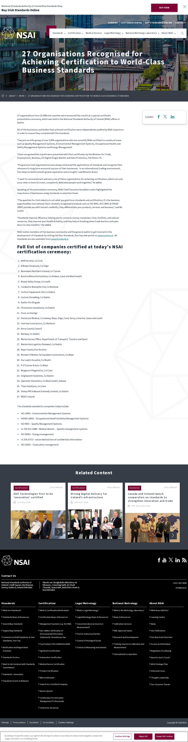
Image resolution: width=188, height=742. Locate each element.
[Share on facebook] (158, 117)
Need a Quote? (46, 691)
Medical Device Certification (52, 664)
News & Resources (122, 617)
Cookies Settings (66, 722)
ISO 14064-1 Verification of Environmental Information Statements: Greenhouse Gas (53, 634)
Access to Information (160, 644)
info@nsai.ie (181, 587)
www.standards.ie (59, 239)
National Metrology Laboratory (141, 33)
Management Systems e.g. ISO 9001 (55, 624)
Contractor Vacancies (49, 707)
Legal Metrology (112, 33)
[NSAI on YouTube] (164, 560)
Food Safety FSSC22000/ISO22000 (55, 644)
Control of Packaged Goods (89, 640)
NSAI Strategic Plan (159, 664)
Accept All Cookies (164, 736)
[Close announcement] (185, 6)
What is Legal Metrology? (88, 610)
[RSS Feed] (184, 560)
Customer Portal (131, 22)
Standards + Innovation (13, 674)
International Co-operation (125, 654)
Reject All (143, 736)
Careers (113, 22)
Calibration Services (123, 624)
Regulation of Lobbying (161, 650)
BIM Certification (47, 677)
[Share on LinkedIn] (172, 117)
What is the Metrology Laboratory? (129, 610)
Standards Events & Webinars (16, 681)
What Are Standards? (12, 610)
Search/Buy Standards (13, 624)
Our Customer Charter (160, 684)
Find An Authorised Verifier (88, 634)
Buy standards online (158, 22)
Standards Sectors (11, 657)
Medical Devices (94, 33)
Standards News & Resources (16, 617)
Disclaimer (34, 722)
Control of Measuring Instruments (91, 647)
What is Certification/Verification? (54, 610)
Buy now (164, 7)
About (12, 95)
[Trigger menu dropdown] (65, 33)
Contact (180, 22)
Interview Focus (158, 671)
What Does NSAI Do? (159, 610)
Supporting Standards (12, 630)
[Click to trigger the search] (182, 33)
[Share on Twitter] (165, 117)
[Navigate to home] (18, 33)
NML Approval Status (123, 630)
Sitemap (5, 722)
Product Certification (49, 671)
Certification (74, 33)
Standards (58, 33)
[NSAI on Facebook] (159, 560)
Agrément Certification (50, 650)
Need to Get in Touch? (160, 657)
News (22, 95)
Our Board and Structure (161, 637)
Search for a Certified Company (54, 684)
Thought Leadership (160, 677)
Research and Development (126, 637)
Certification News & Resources (54, 617)
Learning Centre (158, 617)
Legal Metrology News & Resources (92, 617)
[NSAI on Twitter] (171, 560)
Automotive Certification (51, 657)
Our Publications (158, 630)
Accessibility (48, 722)
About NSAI (167, 33)
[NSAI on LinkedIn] (177, 560)
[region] (94, 737)
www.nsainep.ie (105, 235)
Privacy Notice (19, 722)
